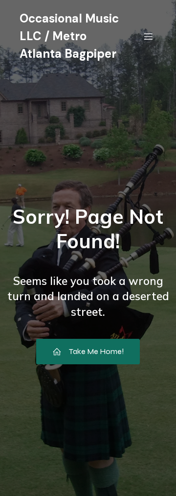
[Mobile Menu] (148, 36)
